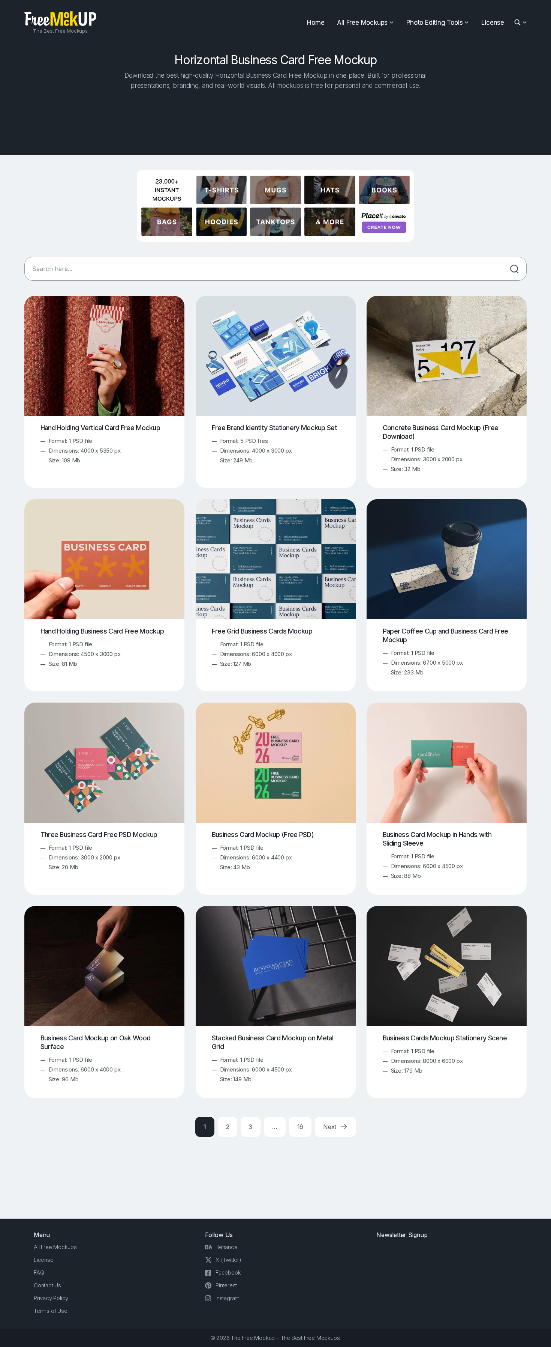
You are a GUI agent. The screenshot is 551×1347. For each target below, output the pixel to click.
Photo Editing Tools (434, 22)
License (492, 22)
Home (315, 22)
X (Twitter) (228, 1259)
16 (300, 1126)
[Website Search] (519, 22)
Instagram (228, 1298)
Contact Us (47, 1285)
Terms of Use (50, 1310)
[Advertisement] (275, 120)
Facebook (228, 1272)
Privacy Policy (51, 1298)
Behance (227, 1247)
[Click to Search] (514, 269)
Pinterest (226, 1285)
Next (330, 1126)
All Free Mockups (362, 22)
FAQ (39, 1272)
